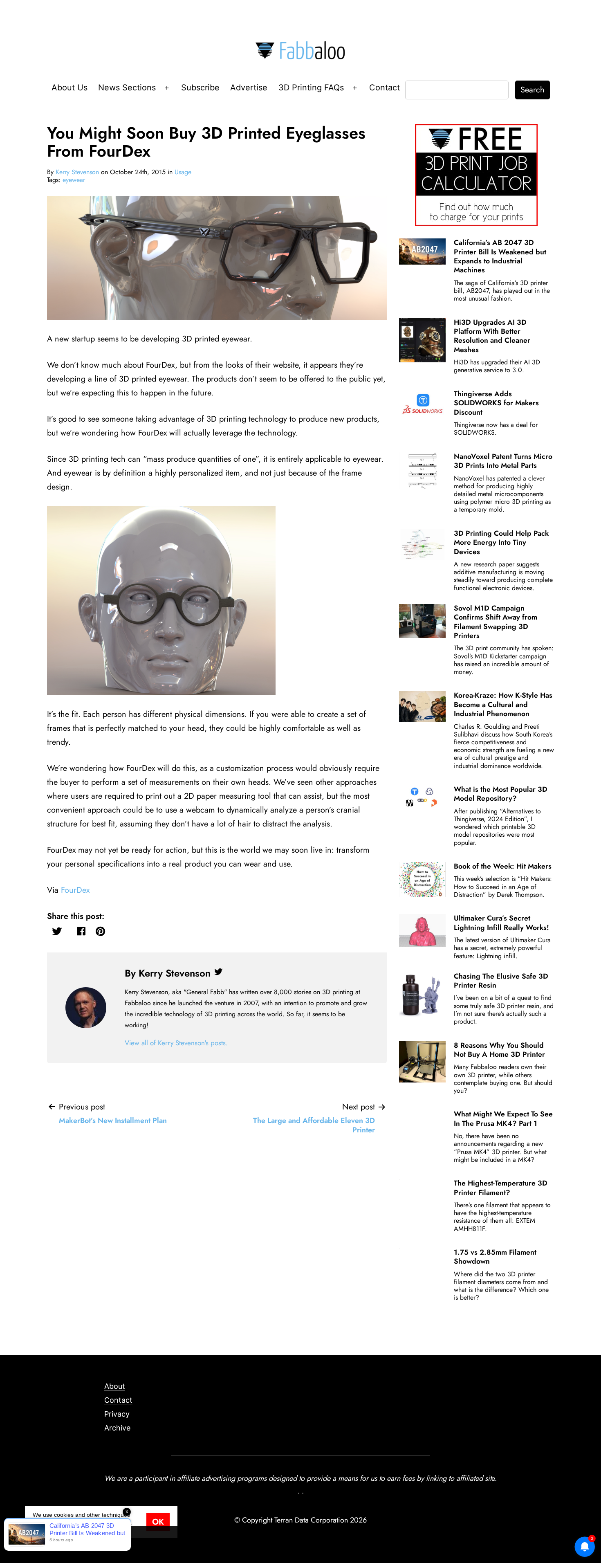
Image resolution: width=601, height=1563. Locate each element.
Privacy (117, 1414)
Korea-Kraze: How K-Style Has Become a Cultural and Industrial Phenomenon (503, 704)
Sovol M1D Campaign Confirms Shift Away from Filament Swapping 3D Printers (495, 622)
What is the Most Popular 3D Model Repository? (500, 794)
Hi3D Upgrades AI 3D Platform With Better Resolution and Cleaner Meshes (492, 336)
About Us (69, 87)
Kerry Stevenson (77, 172)
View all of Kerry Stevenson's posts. (176, 1043)
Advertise (248, 87)
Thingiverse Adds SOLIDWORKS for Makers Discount (496, 403)
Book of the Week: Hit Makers (503, 866)
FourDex (75, 890)
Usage (183, 172)
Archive (117, 1428)
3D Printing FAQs (311, 87)
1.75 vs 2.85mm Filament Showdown (495, 1257)
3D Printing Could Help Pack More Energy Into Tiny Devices (501, 542)
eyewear (74, 179)
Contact (384, 87)
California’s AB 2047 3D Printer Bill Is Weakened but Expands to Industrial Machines (500, 256)
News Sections (127, 87)
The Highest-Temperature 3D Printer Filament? (500, 1187)
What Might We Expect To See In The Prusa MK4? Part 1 (503, 1118)
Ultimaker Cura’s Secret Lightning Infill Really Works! (501, 922)
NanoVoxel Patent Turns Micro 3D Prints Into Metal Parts (503, 461)
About (114, 1386)
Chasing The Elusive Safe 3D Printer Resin (501, 980)
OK (158, 1522)
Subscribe (200, 87)
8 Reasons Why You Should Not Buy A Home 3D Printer (499, 1050)
